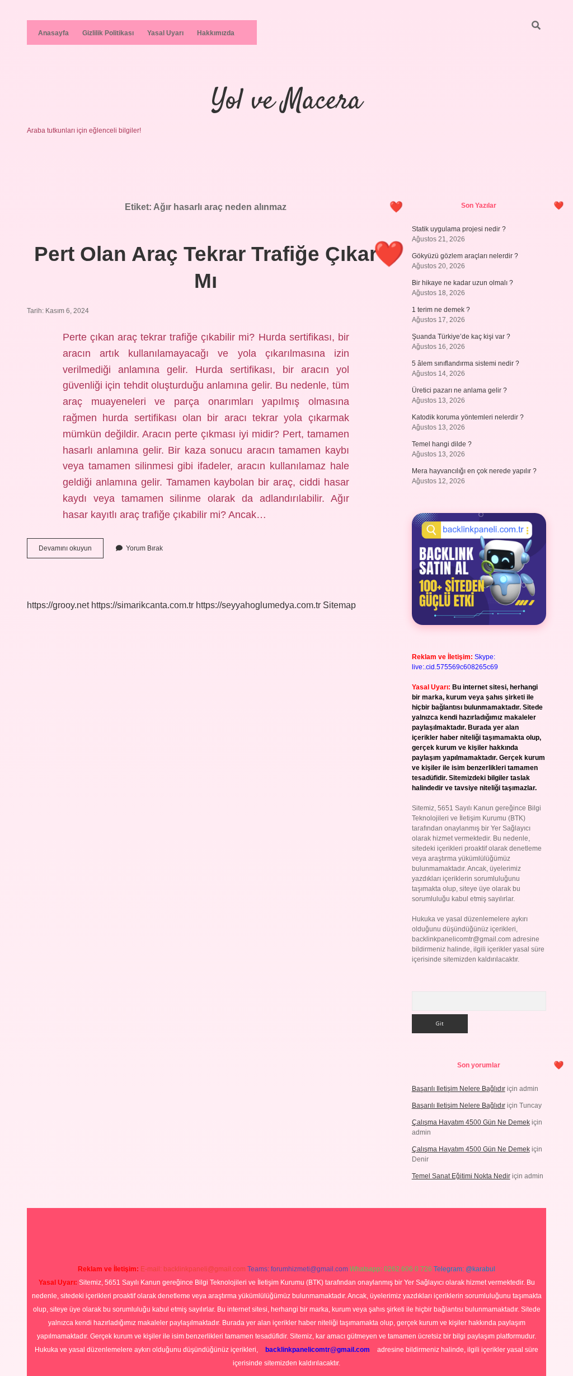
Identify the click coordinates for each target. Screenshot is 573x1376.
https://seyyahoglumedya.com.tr (258, 605)
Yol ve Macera (286, 101)
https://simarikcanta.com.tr (142, 605)
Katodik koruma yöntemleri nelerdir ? (468, 417)
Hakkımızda (215, 33)
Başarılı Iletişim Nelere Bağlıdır (458, 1089)
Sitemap (339, 605)
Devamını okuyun (71, 551)
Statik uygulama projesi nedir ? (459, 229)
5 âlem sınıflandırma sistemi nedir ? (465, 363)
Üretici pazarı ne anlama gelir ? (459, 390)
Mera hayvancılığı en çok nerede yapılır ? (474, 471)
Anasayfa (53, 33)
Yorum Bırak (144, 548)
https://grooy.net (58, 605)
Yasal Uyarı (165, 33)
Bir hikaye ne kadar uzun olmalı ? (462, 283)
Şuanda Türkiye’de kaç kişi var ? (461, 336)
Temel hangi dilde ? (442, 444)
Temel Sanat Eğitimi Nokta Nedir (461, 1176)
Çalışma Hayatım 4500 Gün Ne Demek (471, 1122)
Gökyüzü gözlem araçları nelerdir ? (465, 256)
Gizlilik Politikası (108, 33)
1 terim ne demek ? (441, 310)
